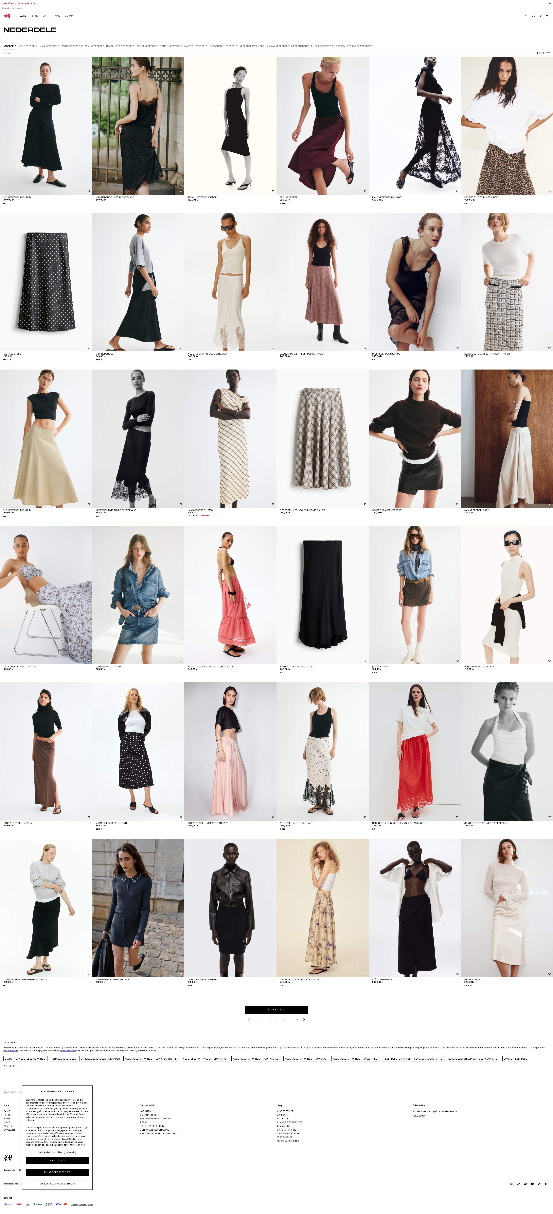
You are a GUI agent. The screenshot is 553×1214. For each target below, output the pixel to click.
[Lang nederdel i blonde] (415, 126)
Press (143, 1122)
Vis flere (9, 1065)
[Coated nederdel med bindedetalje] (507, 751)
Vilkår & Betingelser (289, 1122)
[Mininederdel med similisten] (138, 908)
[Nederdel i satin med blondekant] (230, 282)
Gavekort (9, 1130)
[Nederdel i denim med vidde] (507, 126)
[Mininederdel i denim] (138, 595)
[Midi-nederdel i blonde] (415, 282)
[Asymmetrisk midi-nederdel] (322, 595)
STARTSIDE (9, 1092)
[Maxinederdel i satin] (507, 439)
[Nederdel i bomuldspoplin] (46, 595)
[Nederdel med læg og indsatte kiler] (322, 439)
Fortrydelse (284, 1137)
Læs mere (419, 1116)
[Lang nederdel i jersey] (46, 751)
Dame (23, 16)
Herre (34, 16)
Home (57, 16)
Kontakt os (283, 1126)
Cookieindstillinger (288, 1141)
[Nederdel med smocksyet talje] (322, 908)
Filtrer (541, 53)
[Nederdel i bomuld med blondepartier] (230, 595)
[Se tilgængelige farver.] (5, 203)
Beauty (69, 16)
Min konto (282, 1115)
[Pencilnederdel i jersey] (230, 126)
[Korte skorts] (415, 595)
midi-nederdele (10, 1050)
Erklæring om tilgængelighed (158, 1133)
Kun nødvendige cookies (57, 1172)
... (290, 1019)
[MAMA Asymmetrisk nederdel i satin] (46, 908)
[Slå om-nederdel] (415, 908)
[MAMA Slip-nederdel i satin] (138, 751)
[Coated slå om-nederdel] (415, 439)
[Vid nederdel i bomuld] (46, 126)
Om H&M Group (148, 1115)
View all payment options (82, 1205)
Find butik (282, 1118)
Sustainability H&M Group (155, 1118)
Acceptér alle (57, 1161)
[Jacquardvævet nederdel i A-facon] (322, 282)
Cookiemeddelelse (288, 1133)
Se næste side (276, 1009)
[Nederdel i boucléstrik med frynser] (507, 282)
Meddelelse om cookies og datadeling (57, 1152)
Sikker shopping (286, 1130)
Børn (46, 16)
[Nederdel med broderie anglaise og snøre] (415, 751)
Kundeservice (284, 1111)
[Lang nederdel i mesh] (230, 439)
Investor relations (152, 1126)
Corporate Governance (154, 1130)
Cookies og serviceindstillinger (57, 1184)
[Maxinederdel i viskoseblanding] (230, 751)
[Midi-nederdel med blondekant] (138, 126)
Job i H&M (145, 1111)
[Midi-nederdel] (322, 126)
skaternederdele (68, 1050)
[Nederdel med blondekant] (322, 751)
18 (297, 1019)
